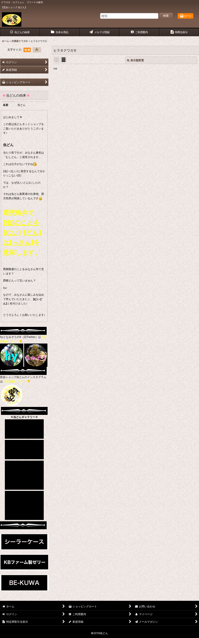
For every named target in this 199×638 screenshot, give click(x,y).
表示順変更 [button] (137, 60)
